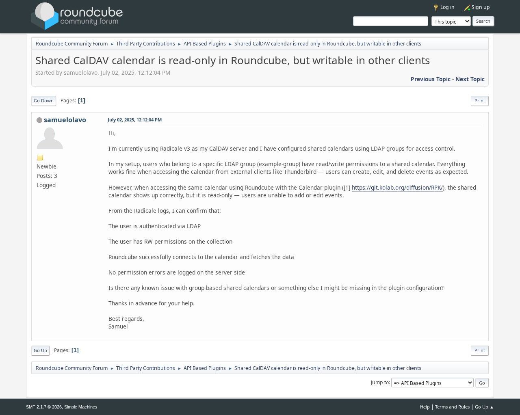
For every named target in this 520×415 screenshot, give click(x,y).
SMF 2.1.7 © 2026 (44, 406)
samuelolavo (65, 119)
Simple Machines (81, 406)
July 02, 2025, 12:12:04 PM (135, 120)
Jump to (380, 382)
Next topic (470, 79)
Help (425, 407)
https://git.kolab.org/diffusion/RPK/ (397, 187)
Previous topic (431, 79)
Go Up (40, 350)
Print (479, 100)
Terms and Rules (452, 407)
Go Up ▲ (484, 407)
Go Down (44, 100)
